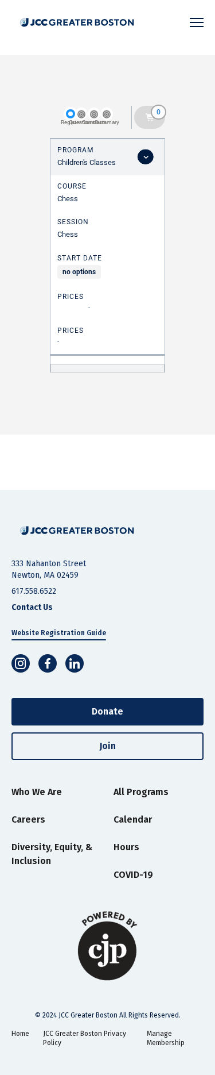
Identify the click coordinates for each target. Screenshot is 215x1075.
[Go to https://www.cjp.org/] (107, 946)
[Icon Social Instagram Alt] (20, 663)
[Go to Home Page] (76, 530)
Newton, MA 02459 (45, 575)
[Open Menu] (197, 22)
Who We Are (36, 791)
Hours (126, 847)
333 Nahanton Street (48, 564)
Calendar (133, 819)
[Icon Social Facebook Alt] (47, 663)
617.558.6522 (33, 591)
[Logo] (79, 22)
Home (20, 1034)
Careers (28, 819)
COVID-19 (133, 874)
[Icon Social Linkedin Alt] (74, 663)
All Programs (141, 791)
